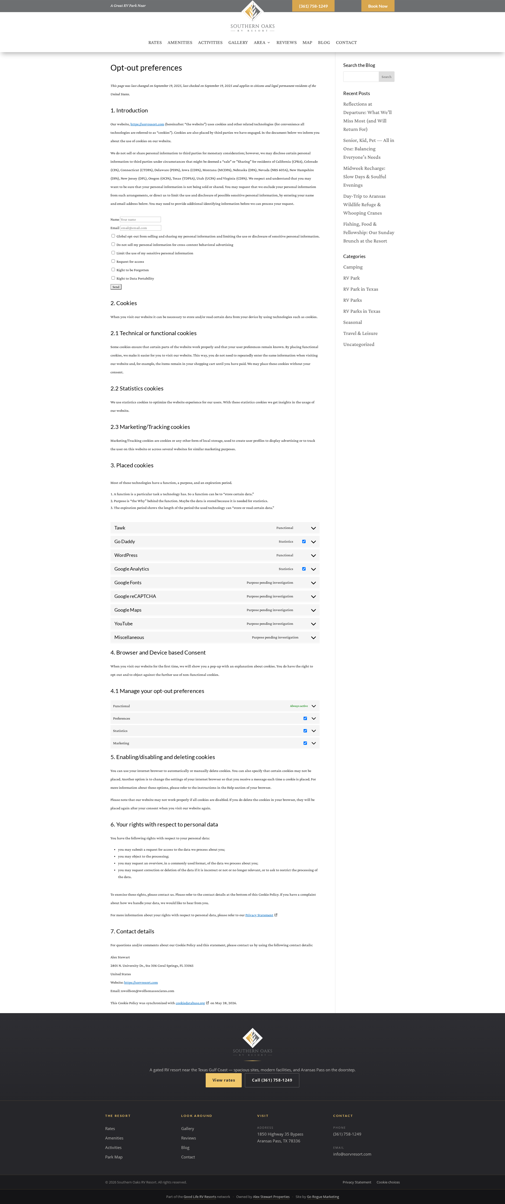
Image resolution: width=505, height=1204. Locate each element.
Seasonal (352, 322)
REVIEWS (286, 43)
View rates (224, 1080)
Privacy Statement (259, 915)
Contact (188, 1157)
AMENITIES (180, 43)
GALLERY (238, 43)
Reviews (188, 1138)
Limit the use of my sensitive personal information (154, 253)
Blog (185, 1147)
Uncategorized (359, 344)
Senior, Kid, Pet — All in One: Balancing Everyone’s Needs (368, 148)
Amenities (114, 1138)
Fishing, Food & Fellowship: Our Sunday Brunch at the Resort (368, 232)
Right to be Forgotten (132, 270)
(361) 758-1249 (313, 5)
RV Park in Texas (360, 289)
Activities (113, 1147)
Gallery (187, 1128)
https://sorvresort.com (147, 124)
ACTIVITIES (210, 43)
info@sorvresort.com (352, 1154)
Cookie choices (388, 1182)
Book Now (378, 5)
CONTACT (346, 43)
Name (114, 219)
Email (114, 228)
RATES (155, 43)
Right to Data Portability (135, 278)
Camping (353, 267)
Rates (110, 1128)
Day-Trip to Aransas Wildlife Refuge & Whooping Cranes (364, 204)
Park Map (114, 1157)
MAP (307, 43)
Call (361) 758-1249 (272, 1080)
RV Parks (352, 300)
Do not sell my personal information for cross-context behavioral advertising (174, 244)
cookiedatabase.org (190, 1003)
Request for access (130, 261)
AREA (259, 43)
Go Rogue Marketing (323, 1196)
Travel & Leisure (360, 333)
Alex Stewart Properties (271, 1196)
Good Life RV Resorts (200, 1196)
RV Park (351, 278)
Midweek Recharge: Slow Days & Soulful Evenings (364, 176)
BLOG (324, 43)
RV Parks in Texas (361, 311)
